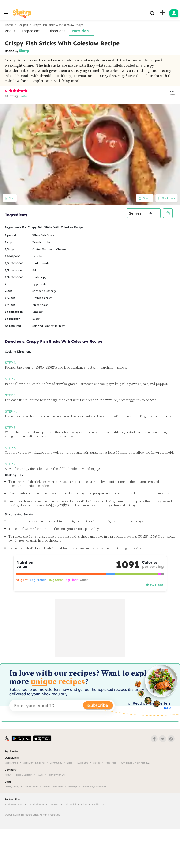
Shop (69, 762)
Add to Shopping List (168, 213)
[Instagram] (171, 738)
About (8, 774)
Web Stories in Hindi (34, 762)
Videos (96, 762)
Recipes (23, 25)
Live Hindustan (36, 804)
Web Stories (11, 762)
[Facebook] (154, 738)
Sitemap (72, 786)
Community (56, 762)
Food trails (110, 762)
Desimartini (70, 804)
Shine (84, 804)
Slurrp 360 (82, 762)
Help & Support (24, 774)
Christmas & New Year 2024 (136, 762)
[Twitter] (162, 738)
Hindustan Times (14, 804)
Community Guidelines (94, 786)
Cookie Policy (31, 786)
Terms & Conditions (52, 786)
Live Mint (53, 804)
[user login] (173, 13)
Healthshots (98, 804)
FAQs (40, 774)
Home (9, 25)
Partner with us (56, 774)
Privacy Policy (12, 786)
